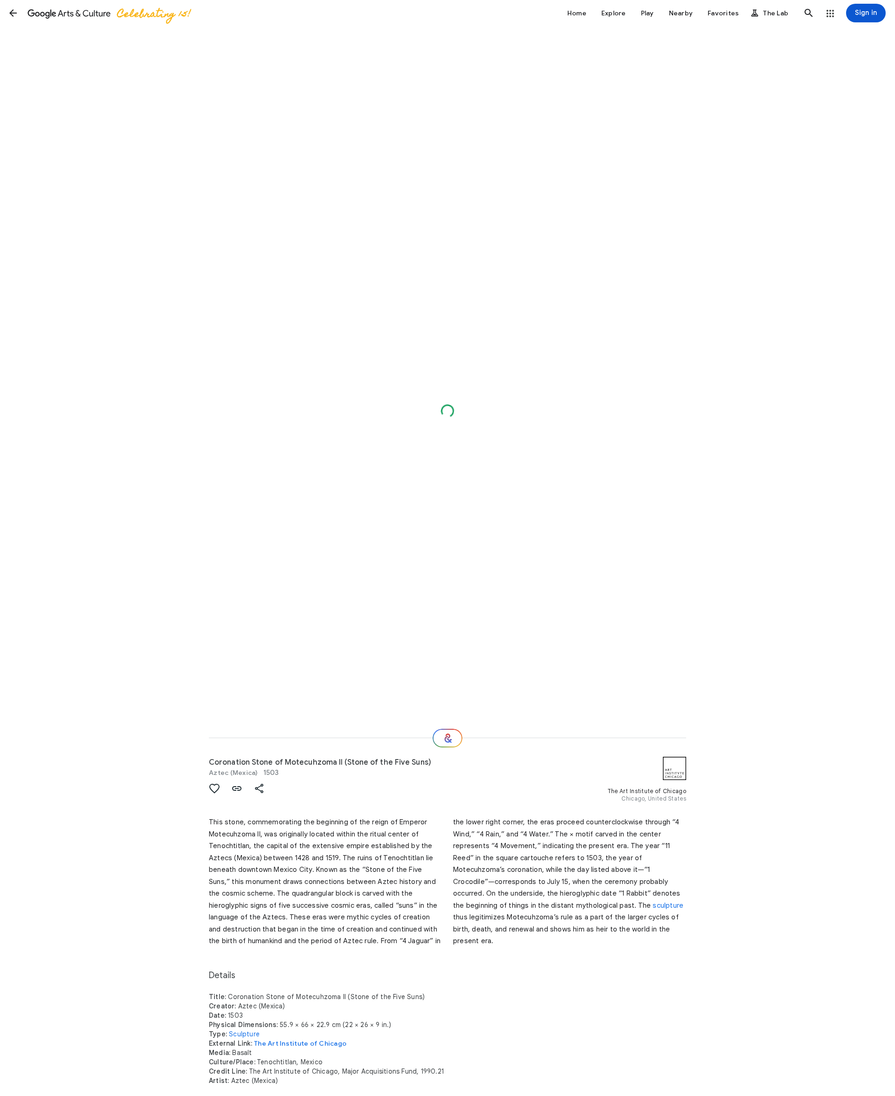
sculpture (668, 905)
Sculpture (244, 1034)
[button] (13, 13)
